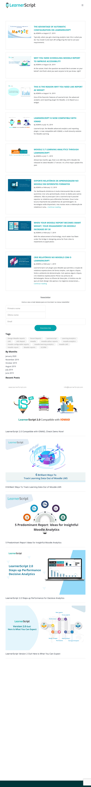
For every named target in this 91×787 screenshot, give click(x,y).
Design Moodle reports (16, 338)
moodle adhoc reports (49, 341)
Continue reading (54, 207)
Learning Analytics (69, 338)
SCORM (43, 347)
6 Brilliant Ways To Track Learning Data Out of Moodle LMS (33, 487)
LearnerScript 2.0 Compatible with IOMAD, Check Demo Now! (35, 431)
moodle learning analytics (44, 344)
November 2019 (12, 359)
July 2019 (9, 369)
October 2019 (11, 363)
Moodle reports (29, 347)
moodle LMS (63, 344)
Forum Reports (35, 338)
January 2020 (11, 356)
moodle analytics (69, 341)
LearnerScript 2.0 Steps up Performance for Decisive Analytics (35, 598)
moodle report (13, 347)
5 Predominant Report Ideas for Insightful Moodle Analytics (33, 542)
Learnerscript (52, 338)
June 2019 (10, 373)
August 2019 (11, 366)
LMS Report (20, 341)
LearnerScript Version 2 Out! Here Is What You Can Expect (33, 654)
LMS (9, 341)
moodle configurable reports (18, 344)
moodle (33, 341)
